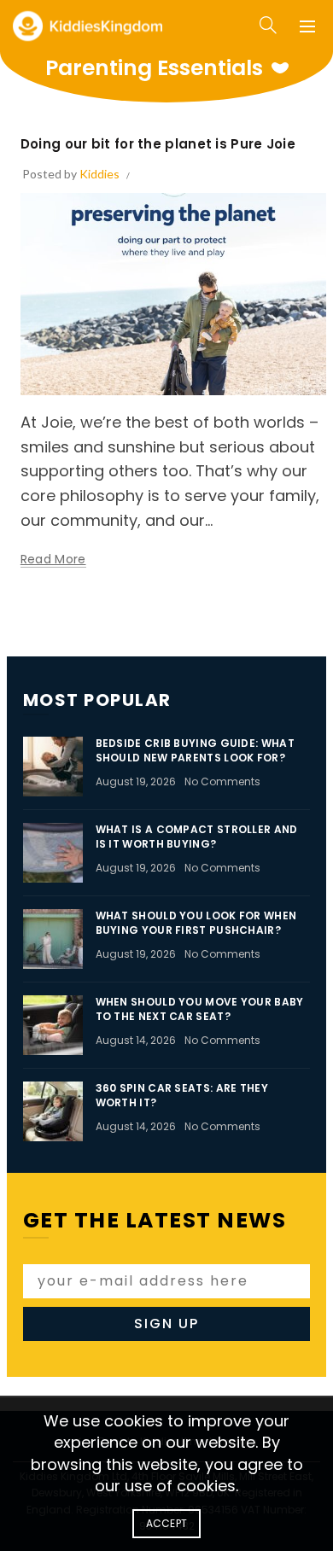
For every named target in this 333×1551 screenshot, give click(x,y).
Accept (167, 1523)
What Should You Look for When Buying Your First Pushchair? (196, 922)
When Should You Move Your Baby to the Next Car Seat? (200, 1008)
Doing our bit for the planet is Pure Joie (157, 144)
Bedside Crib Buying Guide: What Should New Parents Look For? (195, 750)
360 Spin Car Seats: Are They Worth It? (182, 1095)
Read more (53, 559)
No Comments (222, 781)
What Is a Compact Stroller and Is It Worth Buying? (197, 836)
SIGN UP (166, 1323)
